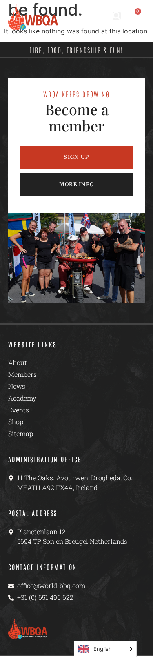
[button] (117, 16)
